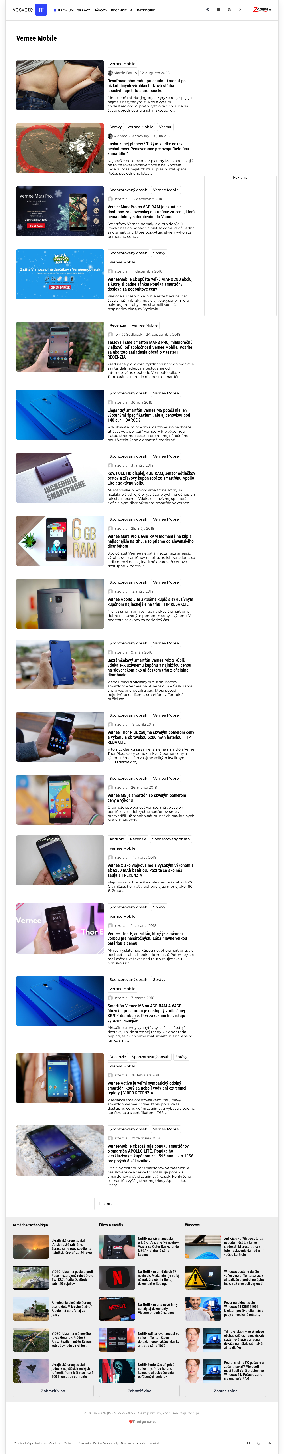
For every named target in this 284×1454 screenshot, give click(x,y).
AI (131, 10)
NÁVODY (100, 10)
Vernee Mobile (122, 64)
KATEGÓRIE (146, 10)
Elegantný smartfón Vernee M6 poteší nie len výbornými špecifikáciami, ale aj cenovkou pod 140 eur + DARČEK (149, 415)
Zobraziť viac (53, 1391)
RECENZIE (119, 10)
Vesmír (165, 127)
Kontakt (155, 1443)
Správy (116, 127)
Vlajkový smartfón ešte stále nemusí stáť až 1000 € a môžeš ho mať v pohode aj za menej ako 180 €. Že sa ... (151, 886)
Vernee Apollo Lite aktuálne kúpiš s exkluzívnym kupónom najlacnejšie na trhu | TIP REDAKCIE (150, 602)
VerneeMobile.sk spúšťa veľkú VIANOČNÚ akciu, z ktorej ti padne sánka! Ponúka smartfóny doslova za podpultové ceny (150, 284)
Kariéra (141, 1443)
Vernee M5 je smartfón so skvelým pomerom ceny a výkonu (147, 798)
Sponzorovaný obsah (128, 190)
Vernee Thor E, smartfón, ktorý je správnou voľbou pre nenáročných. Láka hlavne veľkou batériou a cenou (147, 938)
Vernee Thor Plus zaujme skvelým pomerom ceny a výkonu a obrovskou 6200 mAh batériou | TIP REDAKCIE (151, 737)
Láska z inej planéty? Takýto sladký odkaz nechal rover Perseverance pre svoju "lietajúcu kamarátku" (148, 148)
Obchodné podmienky (30, 1443)
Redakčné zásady (105, 1443)
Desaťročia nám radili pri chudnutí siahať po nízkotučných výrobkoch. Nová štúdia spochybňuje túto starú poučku (147, 85)
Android (117, 839)
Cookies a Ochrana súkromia (70, 1443)
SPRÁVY (83, 10)
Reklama (127, 1443)
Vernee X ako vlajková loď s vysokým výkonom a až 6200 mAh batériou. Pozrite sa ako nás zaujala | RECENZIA (151, 870)
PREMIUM (66, 10)
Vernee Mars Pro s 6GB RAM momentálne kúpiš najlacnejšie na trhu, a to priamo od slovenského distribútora (151, 541)
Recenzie (118, 325)
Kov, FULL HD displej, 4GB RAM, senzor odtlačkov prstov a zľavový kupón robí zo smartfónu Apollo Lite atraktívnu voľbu (151, 478)
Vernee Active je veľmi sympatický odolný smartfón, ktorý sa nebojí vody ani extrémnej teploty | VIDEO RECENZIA (147, 1087)
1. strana (106, 1204)
